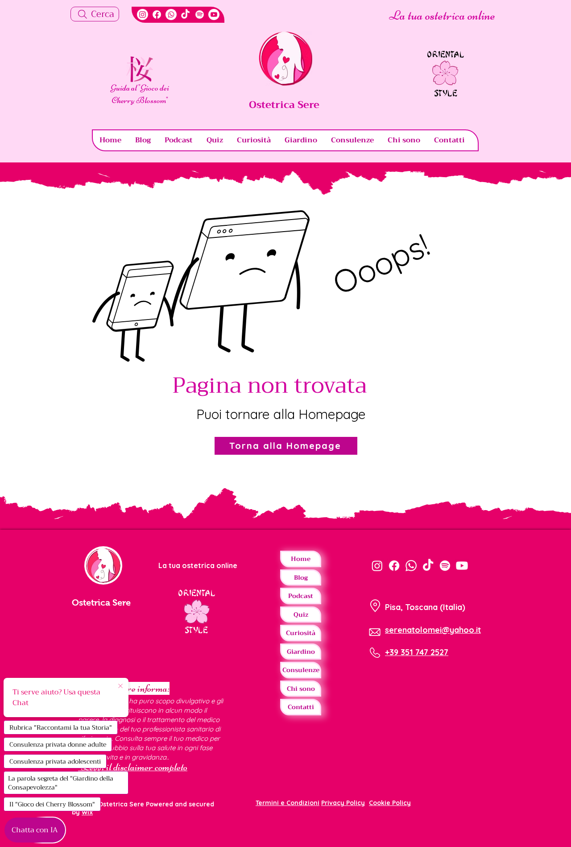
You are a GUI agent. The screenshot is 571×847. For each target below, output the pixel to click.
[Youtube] (213, 14)
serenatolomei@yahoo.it (433, 630)
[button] (139, 69)
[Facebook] (156, 14)
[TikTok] (185, 14)
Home (300, 558)
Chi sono (301, 688)
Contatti (301, 707)
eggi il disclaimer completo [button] (138, 766)
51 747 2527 (426, 652)
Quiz (301, 614)
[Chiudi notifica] (120, 686)
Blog (301, 577)
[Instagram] (142, 14)
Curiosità (300, 632)
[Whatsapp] (171, 14)
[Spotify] (199, 14)
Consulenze (300, 669)
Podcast (300, 595)
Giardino (301, 651)
